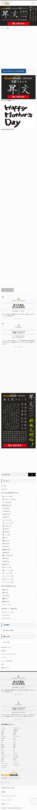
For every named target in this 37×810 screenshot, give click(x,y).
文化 (5, 532)
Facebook (5, 782)
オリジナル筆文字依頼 (6, 661)
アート (6, 534)
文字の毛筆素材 (8, 493)
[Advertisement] (18, 48)
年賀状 (6, 511)
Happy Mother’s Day (7, 129)
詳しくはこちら (18, 318)
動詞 (5, 561)
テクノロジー (7, 523)
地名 (5, 546)
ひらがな (6, 615)
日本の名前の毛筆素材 (8, 630)
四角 (5, 601)
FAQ (2, 664)
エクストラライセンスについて (8, 654)
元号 (2, 485)
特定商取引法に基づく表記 (7, 788)
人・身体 (6, 555)
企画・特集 (6, 642)
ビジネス (6, 520)
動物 (5, 552)
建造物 (5, 549)
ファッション (7, 570)
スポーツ (6, 567)
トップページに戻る (7, 290)
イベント (6, 496)
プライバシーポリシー (6, 800)
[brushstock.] (9, 3)
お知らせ (3, 489)
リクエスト (7, 582)
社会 (5, 540)
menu (33, 3)
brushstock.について (6, 647)
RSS (8, 782)
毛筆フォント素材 (8, 608)
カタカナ (6, 618)
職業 (5, 517)
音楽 (5, 529)
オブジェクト (7, 579)
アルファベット (7, 612)
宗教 (5, 564)
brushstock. (10, 808)
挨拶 (5, 508)
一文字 (5, 502)
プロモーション (8, 499)
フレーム (6, 604)
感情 (5, 558)
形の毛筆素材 (7, 586)
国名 (5, 543)
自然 (5, 514)
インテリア (7, 573)
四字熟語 (6, 505)
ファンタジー (7, 576)
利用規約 (3, 650)
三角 (5, 595)
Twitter (2, 782)
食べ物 (5, 526)
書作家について (5, 667)
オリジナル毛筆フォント (8, 100)
